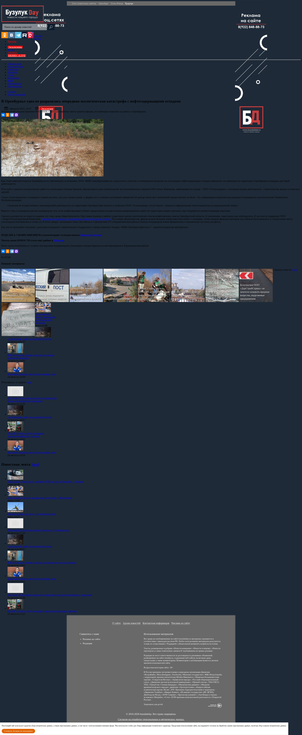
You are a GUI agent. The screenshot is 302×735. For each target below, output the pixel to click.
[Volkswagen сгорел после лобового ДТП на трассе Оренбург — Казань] (15, 478)
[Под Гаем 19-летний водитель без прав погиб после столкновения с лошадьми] (15, 395)
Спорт (11, 75)
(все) (294, 269)
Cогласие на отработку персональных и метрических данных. (151, 719)
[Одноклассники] (7, 115)
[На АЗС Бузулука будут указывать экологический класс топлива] (15, 430)
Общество (13, 69)
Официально (14, 63)
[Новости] (22, 21)
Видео (11, 50)
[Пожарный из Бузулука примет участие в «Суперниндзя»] (15, 527)
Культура (12, 72)
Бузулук (129, 3)
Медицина (13, 78)
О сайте (116, 623)
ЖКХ (10, 80)
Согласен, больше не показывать (18, 731)
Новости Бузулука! (91, 235)
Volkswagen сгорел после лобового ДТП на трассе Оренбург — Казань (45, 481)
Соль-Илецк (117, 3)
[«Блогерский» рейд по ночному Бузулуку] (43, 336)
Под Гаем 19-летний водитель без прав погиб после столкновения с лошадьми (32, 399)
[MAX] (16, 115)
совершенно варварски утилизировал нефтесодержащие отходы (76, 219)
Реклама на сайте (180, 623)
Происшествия (15, 66)
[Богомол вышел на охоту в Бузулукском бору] (15, 511)
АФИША (13, 52)
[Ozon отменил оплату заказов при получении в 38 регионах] (43, 311)
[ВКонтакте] (3, 115)
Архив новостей (131, 623)
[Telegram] (12, 115)
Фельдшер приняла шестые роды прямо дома (32, 374)
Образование (15, 83)
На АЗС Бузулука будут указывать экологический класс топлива (26, 435)
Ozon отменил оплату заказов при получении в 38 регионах (45, 318)
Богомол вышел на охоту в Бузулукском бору (32, 514)
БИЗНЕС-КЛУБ (16, 55)
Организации (15, 86)
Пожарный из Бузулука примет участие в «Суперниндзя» (38, 530)
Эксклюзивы (15, 47)
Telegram (59, 240)
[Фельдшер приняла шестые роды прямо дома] (15, 371)
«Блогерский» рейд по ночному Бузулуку (30, 339)
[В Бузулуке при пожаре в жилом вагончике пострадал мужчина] (15, 352)
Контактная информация (156, 623)
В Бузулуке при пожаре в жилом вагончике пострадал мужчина (42, 562)
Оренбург (104, 3)
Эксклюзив (47, 108)
